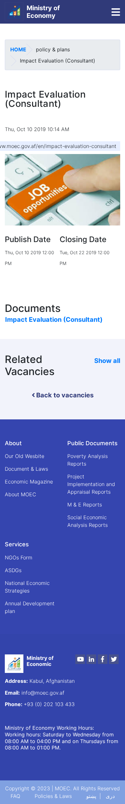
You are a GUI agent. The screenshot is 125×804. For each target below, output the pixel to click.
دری (110, 796)
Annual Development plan (29, 607)
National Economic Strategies (27, 587)
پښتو (91, 796)
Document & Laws (26, 469)
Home (18, 49)
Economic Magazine (29, 481)
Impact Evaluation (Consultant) (54, 319)
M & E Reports (84, 504)
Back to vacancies (65, 395)
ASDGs (13, 570)
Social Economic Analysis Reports (87, 521)
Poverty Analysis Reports (87, 460)
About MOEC (20, 494)
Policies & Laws (53, 796)
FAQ (15, 796)
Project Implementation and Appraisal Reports (91, 484)
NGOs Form (18, 557)
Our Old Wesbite (24, 456)
